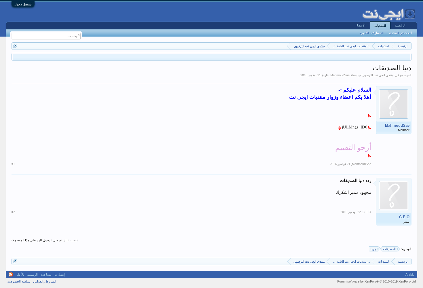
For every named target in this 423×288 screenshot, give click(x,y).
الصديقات (389, 249)
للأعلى (20, 274)
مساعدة (46, 274)
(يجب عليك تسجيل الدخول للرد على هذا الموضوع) (45, 240)
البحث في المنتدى (400, 33)
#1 (13, 164)
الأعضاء (360, 25)
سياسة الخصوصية (18, 281)
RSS (11, 274)
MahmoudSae (340, 75)
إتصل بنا (59, 274)
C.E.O (404, 217)
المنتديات (380, 25)
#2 (13, 212)
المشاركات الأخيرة (371, 33)
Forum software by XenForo (376, 281)
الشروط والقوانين (44, 281)
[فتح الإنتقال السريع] (15, 46)
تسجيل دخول (23, 4)
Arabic (409, 274)
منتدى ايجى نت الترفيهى (378, 75)
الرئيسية (400, 25)
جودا (373, 249)
